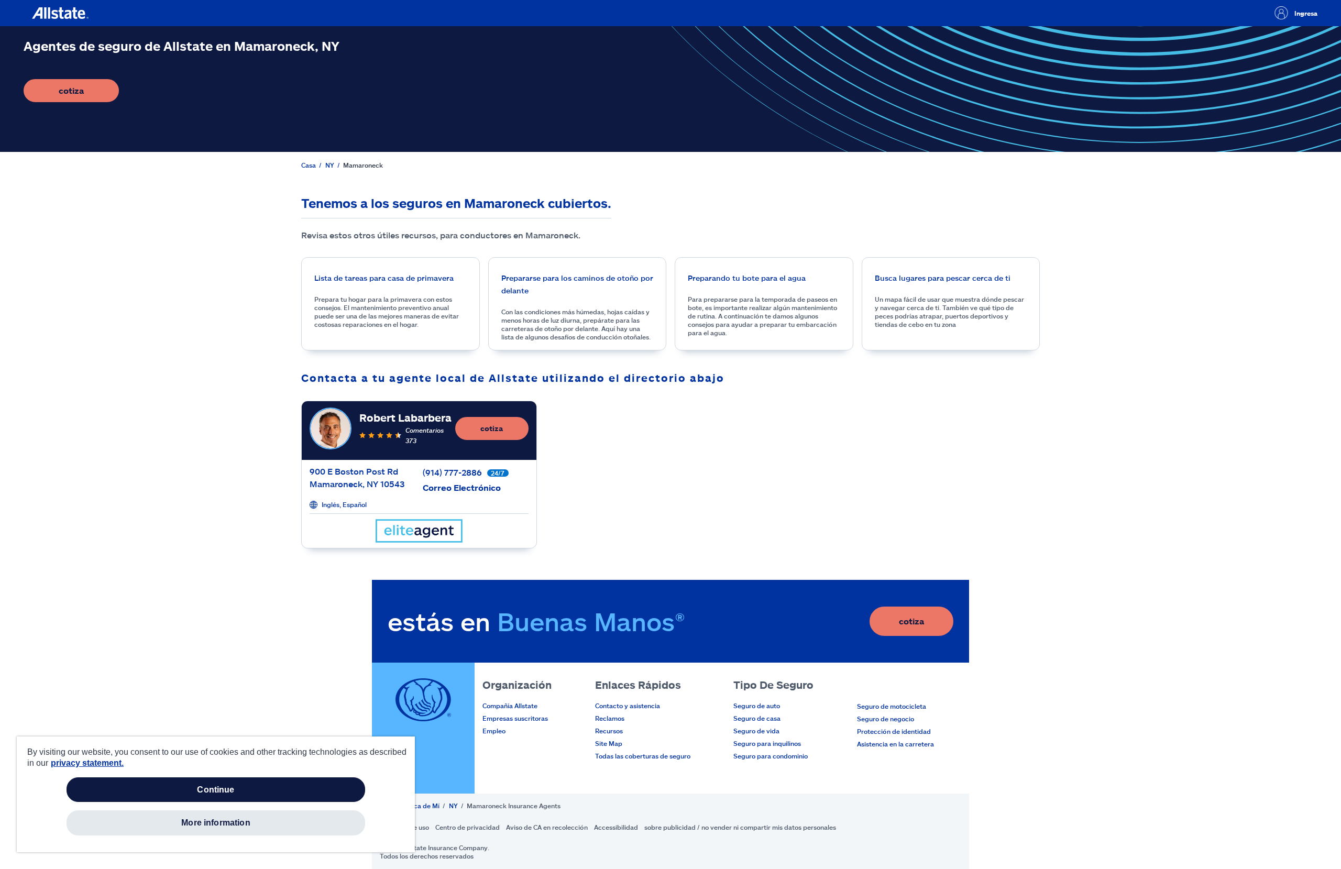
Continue (215, 789)
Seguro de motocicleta (891, 706)
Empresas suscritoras (515, 718)
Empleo (493, 730)
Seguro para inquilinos (767, 743)
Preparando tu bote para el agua (747, 277)
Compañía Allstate (509, 705)
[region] (216, 794)
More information (215, 822)
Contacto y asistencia (627, 705)
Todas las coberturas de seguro (642, 756)
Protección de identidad (894, 731)
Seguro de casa (757, 718)
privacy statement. (87, 762)
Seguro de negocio (885, 718)
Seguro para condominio (770, 756)
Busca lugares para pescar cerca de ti (942, 277)
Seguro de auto (756, 705)
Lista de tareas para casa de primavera (384, 277)
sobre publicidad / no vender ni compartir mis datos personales (740, 827)
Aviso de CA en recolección (547, 827)
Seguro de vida (756, 730)
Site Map (608, 743)
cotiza (89, 93)
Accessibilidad (616, 827)
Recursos (609, 730)
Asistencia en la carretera (895, 743)
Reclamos (609, 718)
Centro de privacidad (467, 827)
